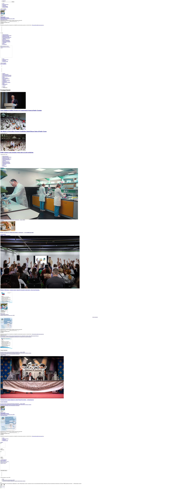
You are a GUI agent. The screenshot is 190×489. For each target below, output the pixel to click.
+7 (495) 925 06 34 (3, 459)
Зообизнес (4, 79)
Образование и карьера (6, 41)
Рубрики (4, 0)
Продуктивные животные (6, 37)
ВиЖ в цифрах (4, 84)
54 (2, 23)
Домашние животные (6, 38)
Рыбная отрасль (5, 77)
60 (2, 332)
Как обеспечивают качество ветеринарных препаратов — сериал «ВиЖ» (12, 219)
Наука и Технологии (5, 78)
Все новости (4, 44)
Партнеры (4, 5)
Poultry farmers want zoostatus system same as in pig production (16, 152)
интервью (2, 167)
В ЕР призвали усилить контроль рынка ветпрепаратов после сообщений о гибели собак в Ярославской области (19, 335)
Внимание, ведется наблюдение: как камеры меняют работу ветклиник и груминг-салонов (15, 404)
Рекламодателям (5, 7)
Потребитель (4, 81)
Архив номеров (5, 6)
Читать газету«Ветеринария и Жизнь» (4, 17)
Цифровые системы (5, 36)
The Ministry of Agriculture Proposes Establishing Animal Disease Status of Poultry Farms (23, 131)
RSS (3, 479)
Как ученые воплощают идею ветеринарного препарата (9, 353)
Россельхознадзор (5, 4)
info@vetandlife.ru (3, 9)
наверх (1, 442)
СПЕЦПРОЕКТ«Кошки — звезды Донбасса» (5, 235)
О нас (3, 3)
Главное (3, 73)
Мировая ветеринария (6, 40)
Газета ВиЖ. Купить (3, 19)
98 (2, 434)
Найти (13, 1)
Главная (3, 86)
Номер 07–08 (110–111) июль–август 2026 (7, 18)
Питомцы (2, 220)
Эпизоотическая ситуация (6, 35)
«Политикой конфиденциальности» (38, 25)
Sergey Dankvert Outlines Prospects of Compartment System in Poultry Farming (21, 110)
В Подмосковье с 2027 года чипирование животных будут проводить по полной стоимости (15, 336)
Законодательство (5, 34)
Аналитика (4, 42)
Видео (3, 43)
